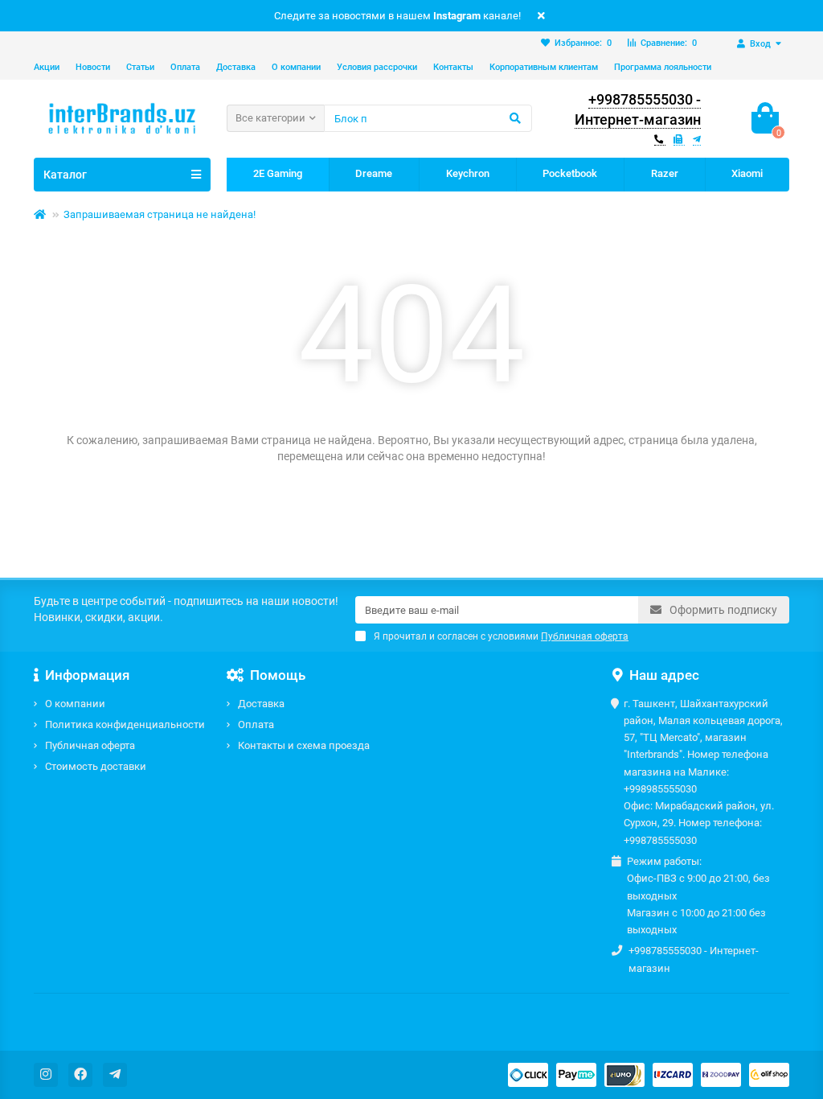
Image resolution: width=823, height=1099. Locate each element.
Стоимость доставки (95, 766)
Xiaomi (747, 173)
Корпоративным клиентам (543, 67)
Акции (46, 67)
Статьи (140, 67)
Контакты (453, 67)
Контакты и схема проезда (304, 745)
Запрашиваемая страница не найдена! (159, 214)
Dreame (373, 173)
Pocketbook (570, 173)
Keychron (467, 173)
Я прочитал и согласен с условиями (501, 636)
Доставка (236, 67)
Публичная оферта (90, 745)
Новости (93, 67)
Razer (664, 173)
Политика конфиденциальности (125, 724)
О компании (296, 67)
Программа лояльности (662, 67)
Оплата (185, 67)
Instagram (457, 16)
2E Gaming (277, 173)
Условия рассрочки (377, 67)
